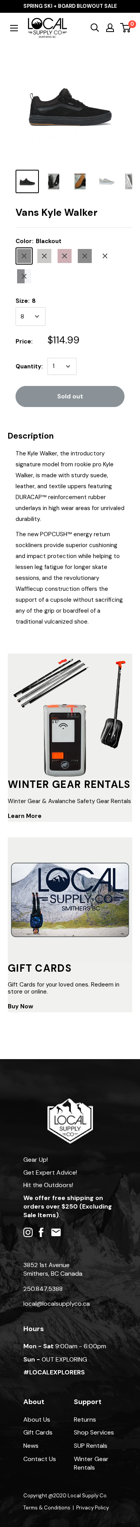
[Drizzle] (44, 256)
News (30, 1446)
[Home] (70, 1102)
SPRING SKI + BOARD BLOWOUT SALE (70, 6)
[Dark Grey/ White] (105, 256)
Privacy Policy (92, 1507)
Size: (26, 301)
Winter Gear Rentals (91, 1463)
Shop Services (94, 1432)
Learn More (25, 816)
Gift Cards (37, 1432)
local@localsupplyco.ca (56, 1303)
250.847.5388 (43, 1289)
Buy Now (20, 1006)
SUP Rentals (90, 1446)
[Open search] (95, 27)
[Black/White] (24, 276)
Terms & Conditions (46, 1507)
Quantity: (29, 366)
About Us (36, 1419)
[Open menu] (14, 28)
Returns (85, 1419)
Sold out (70, 396)
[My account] (110, 27)
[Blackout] (24, 256)
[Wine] (65, 256)
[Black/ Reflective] (85, 256)
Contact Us (39, 1459)
